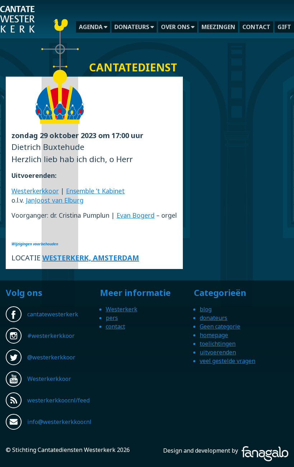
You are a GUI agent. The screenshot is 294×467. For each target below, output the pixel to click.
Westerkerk (121, 309)
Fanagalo (276, 450)
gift (284, 27)
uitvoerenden (218, 352)
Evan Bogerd (136, 215)
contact (256, 27)
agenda (91, 27)
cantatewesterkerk (52, 314)
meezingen (218, 27)
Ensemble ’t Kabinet (95, 191)
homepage (214, 335)
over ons (175, 27)
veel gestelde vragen (227, 361)
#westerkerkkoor (51, 336)
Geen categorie (220, 326)
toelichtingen (218, 344)
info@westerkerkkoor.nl (59, 422)
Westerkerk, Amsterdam (90, 258)
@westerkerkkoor (51, 357)
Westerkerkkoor (35, 191)
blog (206, 309)
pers (112, 318)
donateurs (131, 27)
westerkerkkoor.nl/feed (58, 400)
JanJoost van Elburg (55, 200)
